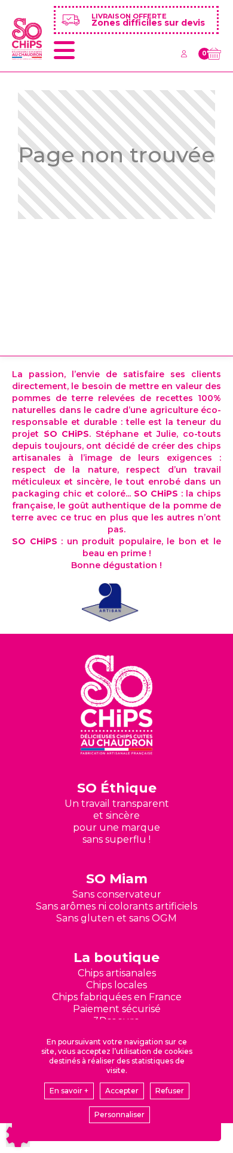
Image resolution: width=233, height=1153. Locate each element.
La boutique (116, 957)
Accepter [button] (122, 1090)
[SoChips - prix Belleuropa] (111, 602)
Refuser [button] (169, 1090)
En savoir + (69, 1090)
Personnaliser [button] (119, 1114)
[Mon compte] (184, 53)
